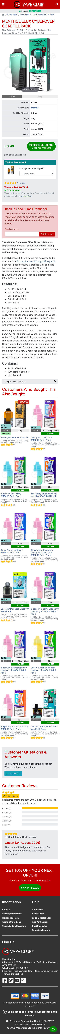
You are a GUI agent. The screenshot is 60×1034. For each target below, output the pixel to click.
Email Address (11, 229)
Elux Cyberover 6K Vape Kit (32, 168)
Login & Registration (41, 918)
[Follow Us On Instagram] (23, 980)
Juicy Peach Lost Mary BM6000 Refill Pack (12, 551)
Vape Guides (38, 913)
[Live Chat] (53, 1029)
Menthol (35, 107)
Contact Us (37, 909)
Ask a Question (13, 773)
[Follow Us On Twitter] (11, 980)
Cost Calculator (39, 926)
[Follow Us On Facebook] (5, 980)
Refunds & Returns (41, 930)
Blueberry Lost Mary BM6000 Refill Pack (11, 495)
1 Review (21, 183)
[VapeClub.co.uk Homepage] (3, 14)
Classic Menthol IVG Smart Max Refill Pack (44, 727)
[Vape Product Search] (57, 4)
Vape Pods (12, 14)
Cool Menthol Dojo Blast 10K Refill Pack (15, 610)
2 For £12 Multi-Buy (41, 146)
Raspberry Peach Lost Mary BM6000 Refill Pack (15, 727)
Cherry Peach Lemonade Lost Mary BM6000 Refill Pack (43, 670)
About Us (6, 909)
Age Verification (40, 922)
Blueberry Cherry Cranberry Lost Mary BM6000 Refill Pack (45, 611)
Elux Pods (24, 14)
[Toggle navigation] (3, 4)
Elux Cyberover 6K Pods (43, 14)
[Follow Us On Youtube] (17, 980)
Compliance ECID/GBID (14, 381)
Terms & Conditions (11, 922)
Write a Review (11, 796)
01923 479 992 (20, 968)
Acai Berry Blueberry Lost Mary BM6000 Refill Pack (44, 495)
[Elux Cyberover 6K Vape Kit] (11, 170)
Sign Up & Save (30, 887)
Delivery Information (12, 913)
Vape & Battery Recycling (14, 926)
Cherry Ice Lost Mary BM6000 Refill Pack (41, 438)
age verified (26, 196)
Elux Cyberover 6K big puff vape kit (36, 261)
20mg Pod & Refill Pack (15, 155)
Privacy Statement (10, 918)
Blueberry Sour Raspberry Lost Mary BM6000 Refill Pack (14, 670)
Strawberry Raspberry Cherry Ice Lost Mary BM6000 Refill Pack (42, 552)
